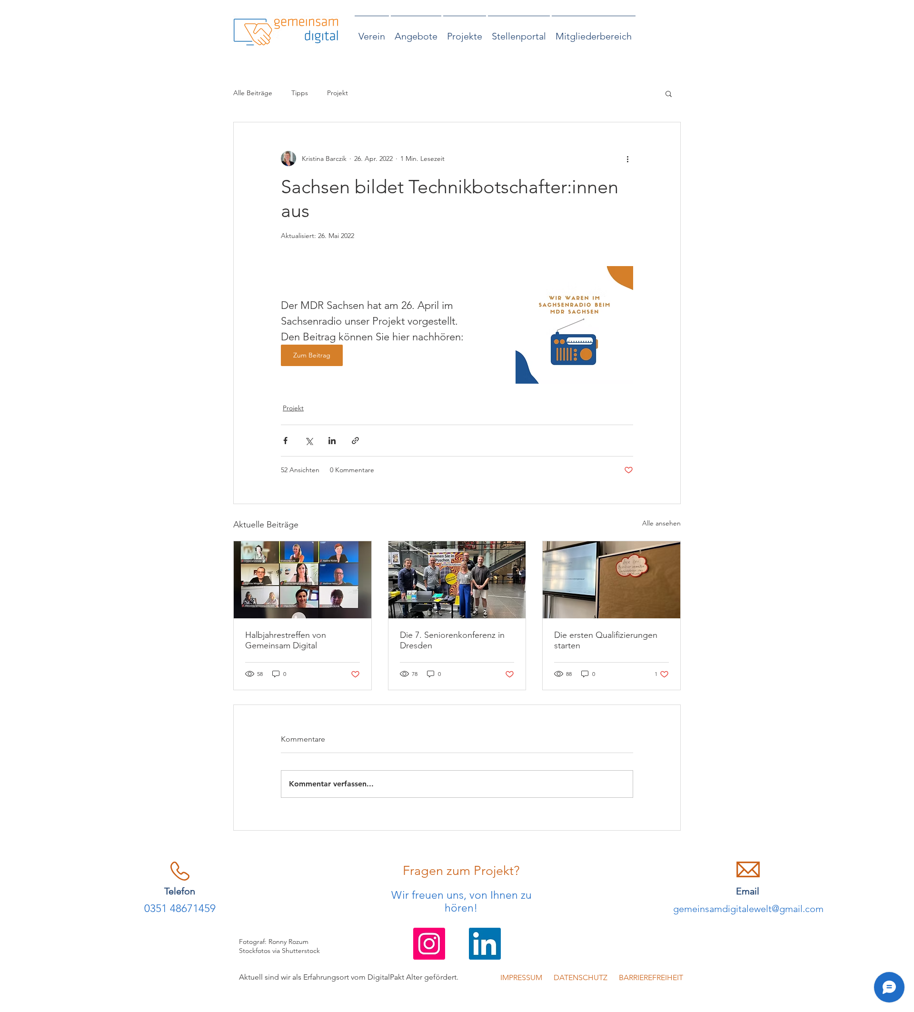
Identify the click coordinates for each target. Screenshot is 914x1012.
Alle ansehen (661, 523)
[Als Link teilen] (355, 440)
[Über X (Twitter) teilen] (308, 440)
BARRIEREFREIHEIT (645, 977)
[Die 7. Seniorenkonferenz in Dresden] (457, 579)
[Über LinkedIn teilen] (332, 440)
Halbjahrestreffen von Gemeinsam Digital (285, 640)
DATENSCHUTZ (579, 977)
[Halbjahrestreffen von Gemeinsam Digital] (302, 579)
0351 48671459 (180, 908)
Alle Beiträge (252, 93)
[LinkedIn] (485, 944)
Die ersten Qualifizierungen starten (605, 640)
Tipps (299, 93)
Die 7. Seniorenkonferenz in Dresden (452, 640)
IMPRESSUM (522, 977)
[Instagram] (429, 944)
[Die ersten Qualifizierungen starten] (611, 579)
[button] (668, 93)
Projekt (337, 93)
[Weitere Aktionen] (627, 158)
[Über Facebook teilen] (285, 440)
